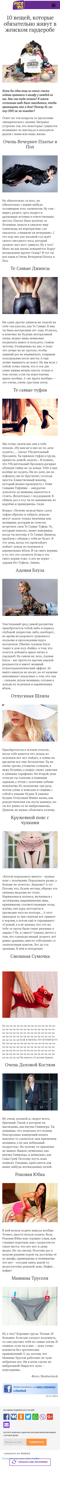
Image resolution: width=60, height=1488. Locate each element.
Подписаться (36, 1442)
